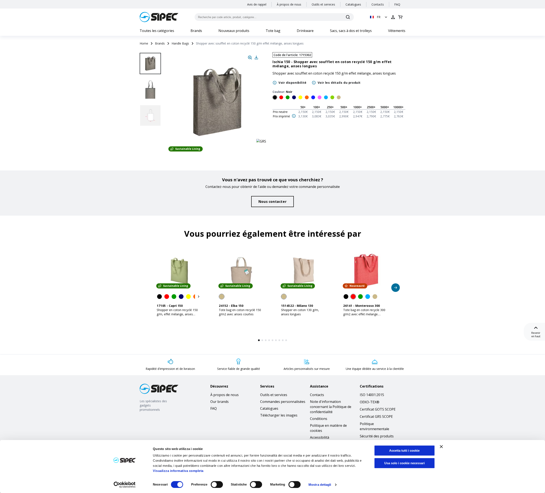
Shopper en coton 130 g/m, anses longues (300, 312)
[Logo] (159, 17)
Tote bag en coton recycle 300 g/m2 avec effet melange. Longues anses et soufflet (364, 314)
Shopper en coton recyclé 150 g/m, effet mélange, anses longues (177, 314)
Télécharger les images (278, 415)
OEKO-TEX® (369, 402)
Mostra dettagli (319, 484)
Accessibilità (319, 437)
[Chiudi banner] (441, 446)
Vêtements (396, 30)
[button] (379, 17)
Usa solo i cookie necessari (404, 463)
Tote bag (273, 30)
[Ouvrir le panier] (400, 17)
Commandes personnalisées (282, 401)
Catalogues (353, 4)
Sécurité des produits (377, 436)
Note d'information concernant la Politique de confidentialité (330, 406)
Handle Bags (180, 43)
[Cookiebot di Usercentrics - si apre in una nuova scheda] (124, 484)
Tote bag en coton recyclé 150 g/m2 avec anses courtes (240, 312)
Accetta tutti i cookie (404, 450)
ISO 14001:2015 (372, 394)
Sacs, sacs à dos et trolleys (351, 30)
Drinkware (305, 30)
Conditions (318, 418)
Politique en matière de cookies (328, 428)
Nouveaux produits (233, 30)
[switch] (217, 484)
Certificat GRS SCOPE (376, 416)
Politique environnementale (374, 426)
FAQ (397, 4)
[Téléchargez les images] (256, 57)
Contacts (377, 4)
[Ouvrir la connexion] (393, 17)
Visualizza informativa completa (178, 471)
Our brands (219, 401)
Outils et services (323, 4)
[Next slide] (151, 140)
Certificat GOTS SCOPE (378, 409)
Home (144, 43)
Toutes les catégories (157, 30)
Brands (196, 30)
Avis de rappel (256, 4)
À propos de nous (289, 4)
